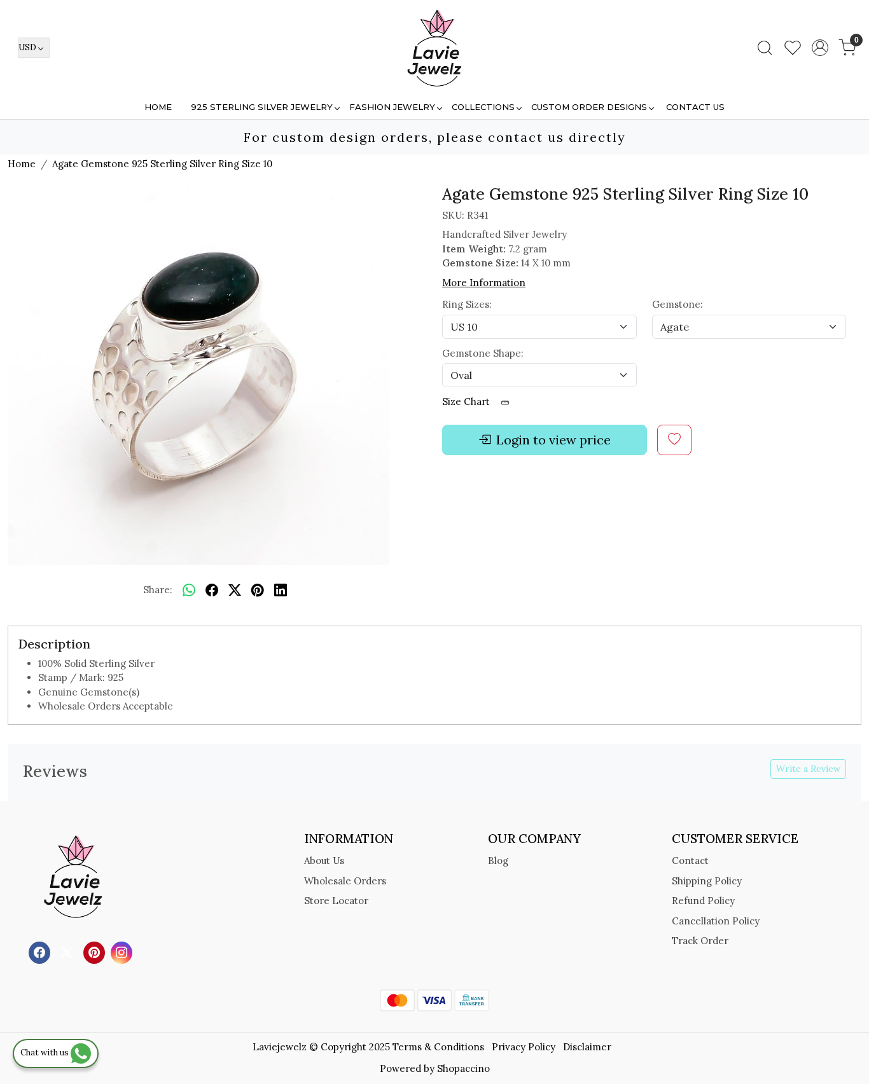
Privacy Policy (523, 1047)
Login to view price (553, 440)
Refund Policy (703, 901)
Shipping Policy (707, 881)
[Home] (434, 47)
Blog (498, 860)
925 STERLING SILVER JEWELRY (262, 107)
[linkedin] (280, 590)
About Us (324, 860)
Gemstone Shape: (483, 353)
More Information (483, 283)
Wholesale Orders (345, 881)
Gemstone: (677, 304)
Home (158, 107)
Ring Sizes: (467, 304)
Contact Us (695, 107)
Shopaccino (463, 1068)
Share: (157, 590)
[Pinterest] (95, 951)
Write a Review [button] (808, 768)
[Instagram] (123, 951)
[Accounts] (820, 47)
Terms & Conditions (438, 1047)
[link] (765, 48)
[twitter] (234, 590)
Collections (483, 107)
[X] (68, 951)
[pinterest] (257, 590)
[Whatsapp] (188, 590)
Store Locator (336, 901)
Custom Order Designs (589, 107)
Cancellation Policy (716, 921)
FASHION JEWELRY (392, 107)
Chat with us (45, 1052)
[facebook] (211, 590)
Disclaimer (587, 1047)
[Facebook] (41, 951)
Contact (690, 860)
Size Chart (467, 401)
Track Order (700, 941)
